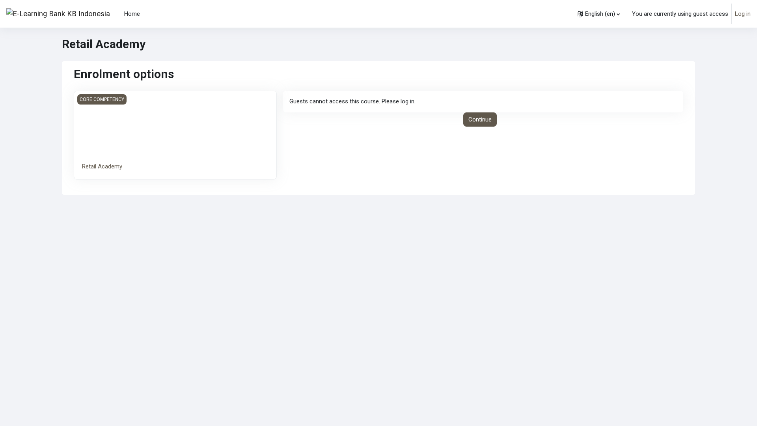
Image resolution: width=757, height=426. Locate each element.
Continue (480, 119)
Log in (743, 13)
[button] (598, 14)
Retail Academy (102, 166)
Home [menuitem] (132, 13)
